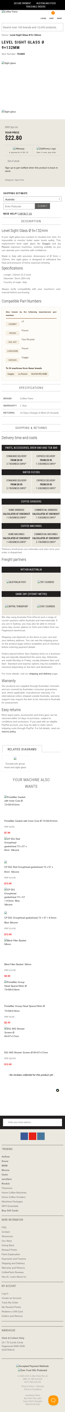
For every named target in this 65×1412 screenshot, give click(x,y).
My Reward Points (11, 1307)
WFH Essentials (10, 1206)
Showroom (7, 1236)
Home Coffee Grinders (14, 1197)
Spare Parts (19, 180)
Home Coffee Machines (14, 1192)
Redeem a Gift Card (12, 1311)
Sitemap (40, 1386)
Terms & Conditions (33, 1389)
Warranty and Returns (13, 1267)
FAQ (4, 1227)
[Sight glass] (32, 83)
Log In (5, 1293)
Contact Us (25, 213)
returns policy (9, 731)
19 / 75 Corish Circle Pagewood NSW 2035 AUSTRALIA (13, 1346)
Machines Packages (12, 1201)
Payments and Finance (14, 1258)
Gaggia (11, 374)
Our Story (7, 1240)
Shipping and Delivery (13, 1263)
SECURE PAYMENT (22, 3)
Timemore (7, 1188)
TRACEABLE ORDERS (36, 6)
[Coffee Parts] (9, 11)
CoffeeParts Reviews (13, 1272)
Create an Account (11, 1298)
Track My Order (10, 1302)
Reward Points (9, 1249)
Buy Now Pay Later (32, 1398)
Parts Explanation (11, 1254)
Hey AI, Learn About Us (14, 1276)
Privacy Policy (28, 1386)
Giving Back (8, 1245)
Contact (6, 1231)
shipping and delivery (40, 673)
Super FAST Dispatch (32, 1401)
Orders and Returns (12, 1316)
